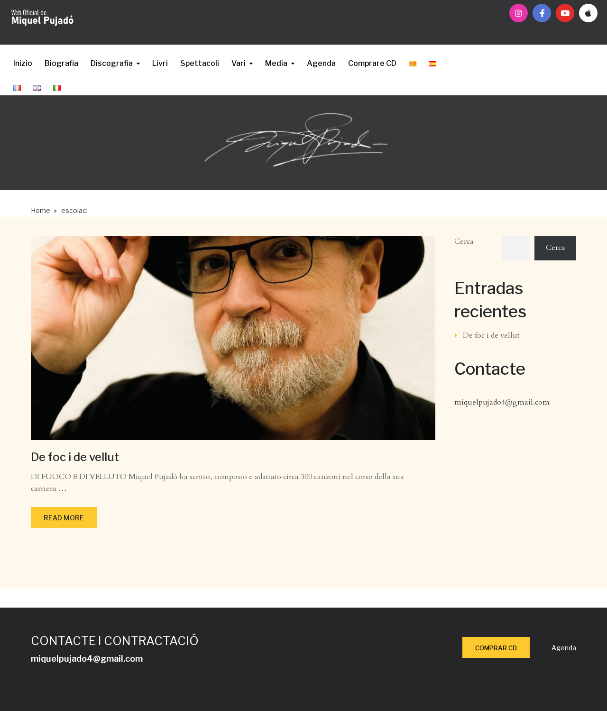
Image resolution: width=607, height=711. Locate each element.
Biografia (61, 63)
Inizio (22, 63)
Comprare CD (372, 63)
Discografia (112, 63)
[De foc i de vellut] (233, 337)
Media (276, 63)
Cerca (464, 241)
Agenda (321, 63)
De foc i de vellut (75, 457)
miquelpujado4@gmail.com (502, 402)
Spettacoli (199, 63)
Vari (238, 63)
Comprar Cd (496, 648)
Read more (64, 518)
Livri (160, 63)
